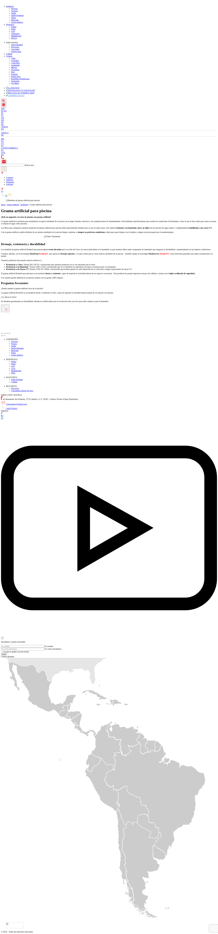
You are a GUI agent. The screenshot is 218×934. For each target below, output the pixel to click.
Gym (13, 368)
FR (2, 124)
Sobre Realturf (17, 45)
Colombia (15, 61)
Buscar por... (30, 165)
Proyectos (15, 47)
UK (2, 120)
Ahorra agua (16, 51)
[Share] (5, 333)
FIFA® (14, 38)
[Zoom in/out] (10, 333)
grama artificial (13, 205)
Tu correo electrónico (53, 649)
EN (5, 111)
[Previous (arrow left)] (2, 335)
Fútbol (13, 27)
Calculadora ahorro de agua (22, 391)
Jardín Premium (17, 15)
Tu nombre (49, 646)
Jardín (13, 13)
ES (2, 111)
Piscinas (14, 9)
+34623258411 (11, 408)
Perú (13, 72)
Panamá (14, 74)
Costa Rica (15, 63)
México (14, 67)
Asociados (15, 49)
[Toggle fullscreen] (7, 333)
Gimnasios (15, 34)
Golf (13, 31)
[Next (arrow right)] (5, 335)
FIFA (13, 373)
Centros (9, 56)
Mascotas (15, 20)
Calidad (9, 54)
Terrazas (14, 11)
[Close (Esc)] (2, 333)
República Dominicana (20, 79)
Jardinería (10, 6)
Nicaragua (15, 70)
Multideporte (16, 36)
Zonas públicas (17, 22)
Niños (13, 18)
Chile (13, 58)
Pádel (13, 29)
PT (2, 115)
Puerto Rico (16, 76)
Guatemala (15, 65)
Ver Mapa (15, 83)
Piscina (14, 344)
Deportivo (10, 24)
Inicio (3, 205)
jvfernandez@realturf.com (16, 404)
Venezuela (15, 81)
